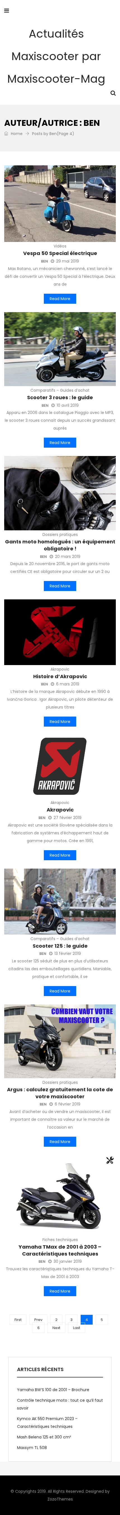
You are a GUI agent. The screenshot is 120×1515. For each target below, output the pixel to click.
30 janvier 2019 (68, 1261)
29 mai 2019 (67, 261)
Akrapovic (60, 669)
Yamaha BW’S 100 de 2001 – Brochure (53, 1390)
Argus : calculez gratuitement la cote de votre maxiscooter (60, 1093)
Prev (38, 1319)
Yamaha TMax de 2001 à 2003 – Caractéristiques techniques (60, 1250)
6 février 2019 (67, 1104)
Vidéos (60, 246)
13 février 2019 (67, 953)
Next (56, 1327)
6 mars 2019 (67, 684)
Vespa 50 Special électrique (60, 253)
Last (76, 1327)
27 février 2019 (67, 817)
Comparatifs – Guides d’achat (60, 390)
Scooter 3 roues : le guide (60, 397)
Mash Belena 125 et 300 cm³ (44, 1437)
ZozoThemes (60, 1499)
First (18, 1319)
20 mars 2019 (67, 556)
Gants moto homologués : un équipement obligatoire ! (60, 545)
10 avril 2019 (68, 405)
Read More (60, 298)
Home (16, 133)
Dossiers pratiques (60, 534)
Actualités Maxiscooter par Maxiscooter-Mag (56, 56)
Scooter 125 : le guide (60, 945)
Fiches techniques (60, 1240)
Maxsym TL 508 (32, 1447)
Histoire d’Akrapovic (60, 676)
